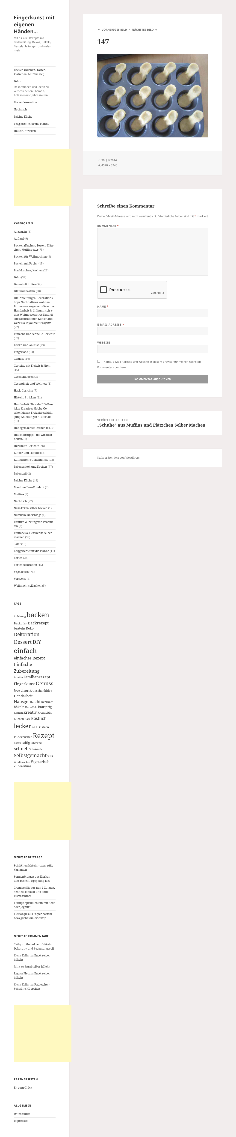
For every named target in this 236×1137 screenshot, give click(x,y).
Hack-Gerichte (23, 390)
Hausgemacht (27, 701)
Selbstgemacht (30, 755)
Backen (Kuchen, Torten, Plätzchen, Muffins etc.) (30, 72)
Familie (18, 677)
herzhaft (47, 702)
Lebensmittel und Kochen (30, 467)
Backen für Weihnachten (30, 256)
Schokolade (36, 749)
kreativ (30, 712)
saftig (26, 742)
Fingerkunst (24, 683)
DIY (36, 641)
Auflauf (19, 238)
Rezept (43, 735)
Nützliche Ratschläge (27, 515)
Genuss (44, 683)
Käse (27, 719)
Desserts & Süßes (25, 284)
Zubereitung (22, 766)
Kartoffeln (31, 707)
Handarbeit (23, 696)
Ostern (44, 727)
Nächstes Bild (143, 30)
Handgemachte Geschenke (31, 428)
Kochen (18, 712)
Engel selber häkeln (37, 966)
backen (38, 614)
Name (103, 307)
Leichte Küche (23, 117)
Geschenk (23, 690)
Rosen (17, 743)
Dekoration (27, 634)
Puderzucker (23, 737)
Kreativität (45, 712)
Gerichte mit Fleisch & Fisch (32, 366)
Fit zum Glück (23, 1088)
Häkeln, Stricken (25, 131)
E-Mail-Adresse (110, 325)
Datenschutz (22, 1114)
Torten (18, 558)
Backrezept (38, 623)
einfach (25, 650)
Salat (17, 544)
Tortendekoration (25, 102)
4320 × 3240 (109, 165)
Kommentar (108, 226)
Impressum (21, 1121)
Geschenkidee (42, 691)
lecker (22, 726)
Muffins (19, 494)
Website (103, 342)
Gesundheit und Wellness (30, 384)
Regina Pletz (22, 973)
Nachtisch (20, 109)
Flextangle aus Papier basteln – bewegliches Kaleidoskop (34, 916)
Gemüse (19, 359)
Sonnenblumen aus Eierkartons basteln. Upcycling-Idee (32, 879)
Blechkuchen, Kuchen (28, 270)
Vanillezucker (22, 762)
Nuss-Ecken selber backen (30, 508)
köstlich (39, 718)
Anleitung (20, 616)
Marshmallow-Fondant (29, 487)
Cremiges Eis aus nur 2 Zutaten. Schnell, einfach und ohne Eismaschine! (34, 892)
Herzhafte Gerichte (26, 446)
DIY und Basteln (24, 291)
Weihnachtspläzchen (27, 586)
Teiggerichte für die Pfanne (31, 124)
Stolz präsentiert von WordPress (118, 458)
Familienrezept (37, 677)
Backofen (20, 623)
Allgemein (20, 232)
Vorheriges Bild (114, 30)
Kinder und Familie (26, 453)
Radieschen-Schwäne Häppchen (32, 987)
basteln (19, 628)
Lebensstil (20, 473)
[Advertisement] (42, 177)
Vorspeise (20, 579)
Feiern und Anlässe (26, 345)
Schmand (36, 743)
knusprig (45, 707)
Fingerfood (21, 352)
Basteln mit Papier (26, 263)
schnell (21, 748)
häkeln (19, 707)
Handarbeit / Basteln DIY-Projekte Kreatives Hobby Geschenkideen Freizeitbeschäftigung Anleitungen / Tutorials (33, 410)
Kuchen (19, 719)
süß (50, 756)
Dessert (23, 641)
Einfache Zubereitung (26, 667)
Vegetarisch (21, 572)
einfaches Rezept (29, 658)
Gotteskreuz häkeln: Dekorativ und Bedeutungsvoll (34, 946)
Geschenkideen (24, 377)
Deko (31, 88)
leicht (35, 727)
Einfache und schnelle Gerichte (34, 334)
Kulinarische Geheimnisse (31, 460)
